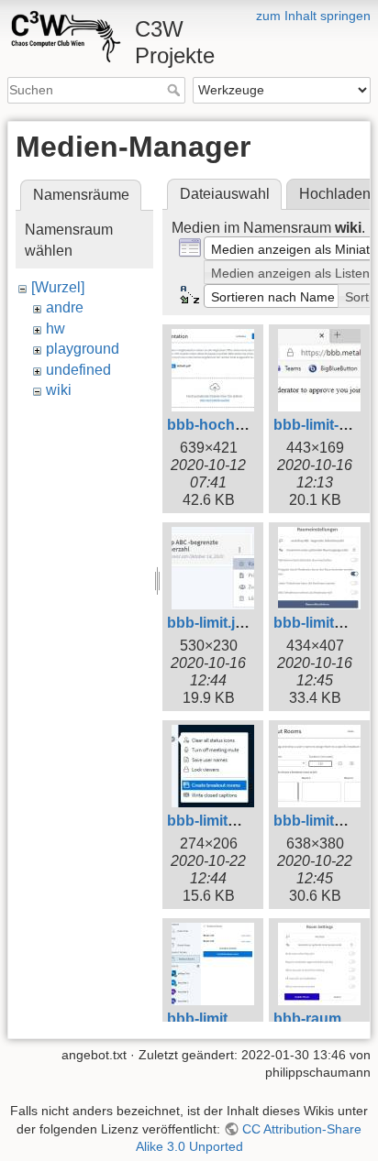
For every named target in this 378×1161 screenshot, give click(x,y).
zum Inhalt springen (313, 15)
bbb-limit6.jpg (320, 820)
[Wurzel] (57, 287)
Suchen (175, 89)
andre (64, 307)
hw (55, 328)
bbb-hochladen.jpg (233, 425)
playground (82, 348)
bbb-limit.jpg (210, 622)
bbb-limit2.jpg (320, 622)
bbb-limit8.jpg (214, 1018)
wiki (59, 390)
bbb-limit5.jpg (214, 820)
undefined (78, 370)
